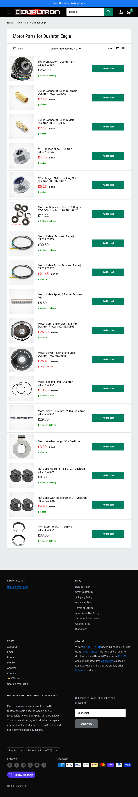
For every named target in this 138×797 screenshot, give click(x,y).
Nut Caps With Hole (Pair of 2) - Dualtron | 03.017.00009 (62, 499)
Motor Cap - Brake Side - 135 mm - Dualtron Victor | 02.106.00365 (58, 325)
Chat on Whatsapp (17, 683)
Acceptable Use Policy (87, 613)
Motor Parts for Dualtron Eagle (31, 23)
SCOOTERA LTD (92, 647)
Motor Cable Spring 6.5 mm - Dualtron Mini (60, 296)
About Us (12, 646)
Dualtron (80, 670)
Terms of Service (84, 607)
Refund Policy (83, 586)
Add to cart (108, 68)
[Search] (108, 12)
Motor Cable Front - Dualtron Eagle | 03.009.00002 (59, 267)
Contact (11, 673)
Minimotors (106, 661)
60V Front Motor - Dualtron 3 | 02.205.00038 (56, 63)
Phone (10, 657)
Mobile (11, 662)
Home (10, 23)
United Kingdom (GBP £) (40, 750)
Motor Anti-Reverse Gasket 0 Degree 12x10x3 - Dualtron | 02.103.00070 (60, 209)
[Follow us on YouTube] (37, 765)
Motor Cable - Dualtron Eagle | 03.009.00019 (56, 238)
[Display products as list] (117, 48)
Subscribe (86, 723)
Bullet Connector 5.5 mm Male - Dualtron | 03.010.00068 (57, 121)
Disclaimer (81, 629)
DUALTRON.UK (89, 651)
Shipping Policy (83, 597)
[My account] (121, 12)
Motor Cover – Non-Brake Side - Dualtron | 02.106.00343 (57, 354)
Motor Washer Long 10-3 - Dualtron (59, 441)
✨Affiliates (13, 678)
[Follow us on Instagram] (23, 765)
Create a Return (84, 591)
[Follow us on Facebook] (9, 765)
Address (11, 667)
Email (10, 652)
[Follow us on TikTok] (43, 765)
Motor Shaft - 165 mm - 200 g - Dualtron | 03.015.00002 (62, 413)
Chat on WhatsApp (17, 586)
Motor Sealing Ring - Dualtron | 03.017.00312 (56, 383)
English (12, 750)
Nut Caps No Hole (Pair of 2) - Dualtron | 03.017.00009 (62, 470)
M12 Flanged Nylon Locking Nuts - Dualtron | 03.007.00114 (58, 180)
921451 (122, 656)
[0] (128, 12)
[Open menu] (9, 12)
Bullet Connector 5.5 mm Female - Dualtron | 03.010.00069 (58, 92)
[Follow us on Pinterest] (30, 765)
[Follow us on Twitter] (16, 765)
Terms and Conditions (87, 618)
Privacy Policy (83, 602)
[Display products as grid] (123, 48)
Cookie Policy (82, 623)
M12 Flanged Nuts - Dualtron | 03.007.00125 (55, 150)
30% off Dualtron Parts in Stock (69, 3)
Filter (20, 48)
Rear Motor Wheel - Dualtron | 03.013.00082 (55, 529)
